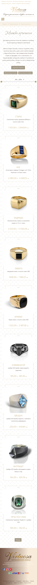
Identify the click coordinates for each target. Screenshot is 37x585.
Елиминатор (18, 365)
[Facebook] (4, 569)
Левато (18, 268)
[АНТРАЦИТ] (18, 451)
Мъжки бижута (14, 24)
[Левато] (18, 253)
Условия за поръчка (8, 581)
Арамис (19, 317)
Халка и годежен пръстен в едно (21, 3)
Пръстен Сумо (18, 517)
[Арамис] (18, 301)
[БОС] (18, 152)
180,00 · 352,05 (18, 528)
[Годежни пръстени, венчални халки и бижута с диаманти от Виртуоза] (18, 9)
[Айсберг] (18, 400)
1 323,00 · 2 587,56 (18, 325)
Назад (18, 540)
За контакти (27, 582)
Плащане (18, 581)
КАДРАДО (18, 218)
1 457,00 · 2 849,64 (18, 127)
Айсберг (18, 416)
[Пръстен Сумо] (18, 501)
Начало (5, 24)
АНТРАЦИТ (18, 466)
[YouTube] (10, 569)
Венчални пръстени (18, 1)
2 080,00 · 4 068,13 (18, 178)
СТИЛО (18, 116)
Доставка (26, 581)
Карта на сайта (18, 582)
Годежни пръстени (6, 1)
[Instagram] (7, 569)
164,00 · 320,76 (18, 477)
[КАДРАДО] (18, 202)
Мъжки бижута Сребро (25, 73)
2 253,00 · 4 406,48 (18, 229)
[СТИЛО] (18, 101)
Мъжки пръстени (26, 24)
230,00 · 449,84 (18, 427)
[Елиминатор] (18, 349)
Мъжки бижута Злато (11, 73)
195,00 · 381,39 (18, 376)
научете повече (18, 67)
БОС (18, 167)
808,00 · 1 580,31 (18, 277)
